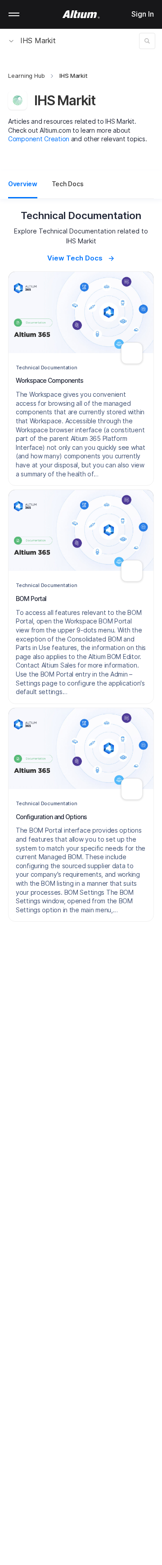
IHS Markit (38, 40)
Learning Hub (26, 75)
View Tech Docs (75, 258)
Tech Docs (67, 184)
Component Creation (38, 139)
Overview (22, 184)
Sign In (142, 13)
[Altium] (81, 14)
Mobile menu (14, 14)
